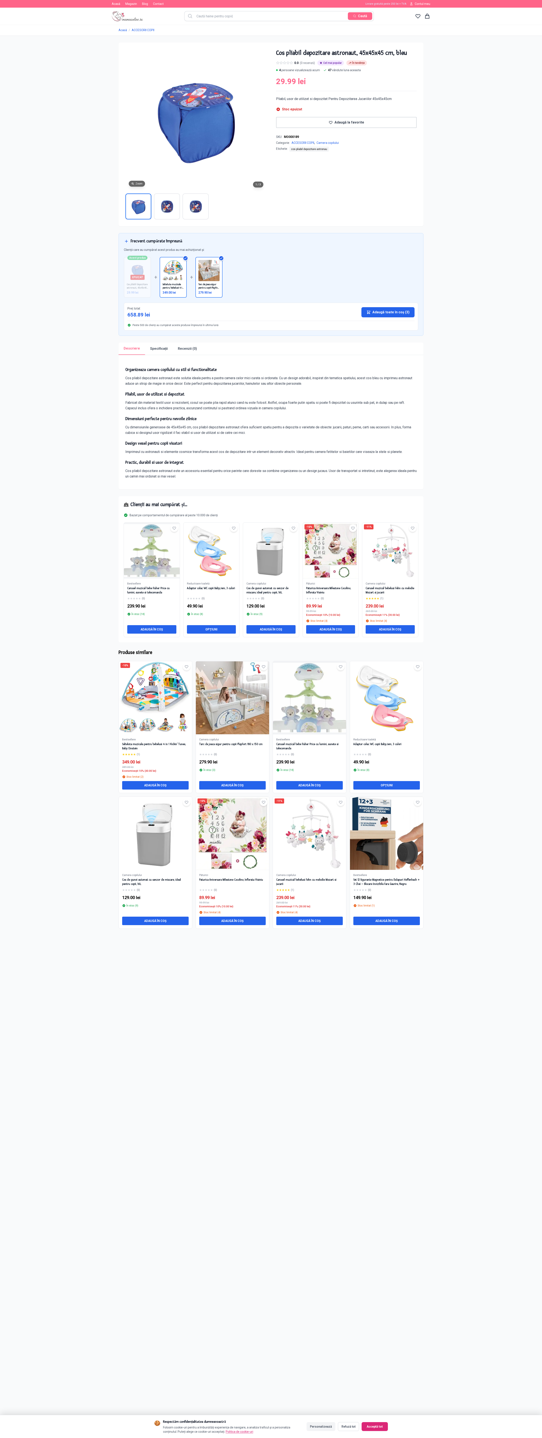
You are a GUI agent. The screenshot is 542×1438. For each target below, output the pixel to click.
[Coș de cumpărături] (427, 16)
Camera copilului (328, 142)
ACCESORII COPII (143, 30)
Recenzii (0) (187, 349)
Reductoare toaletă (198, 583)
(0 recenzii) (307, 63)
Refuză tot (348, 1426)
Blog (145, 4)
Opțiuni (211, 629)
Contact (158, 4)
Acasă (116, 4)
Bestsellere (134, 583)
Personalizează (321, 1426)
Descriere (132, 348)
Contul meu (422, 4)
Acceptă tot (375, 1426)
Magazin (131, 4)
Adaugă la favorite (349, 122)
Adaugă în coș (152, 629)
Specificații (159, 349)
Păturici (310, 583)
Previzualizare (157, 701)
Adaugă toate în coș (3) (390, 312)
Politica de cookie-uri (239, 1431)
